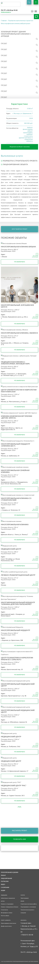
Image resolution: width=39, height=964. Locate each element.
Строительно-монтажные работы (29, 904)
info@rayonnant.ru (6, 12)
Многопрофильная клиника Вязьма (18, 247)
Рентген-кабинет (5, 915)
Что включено (19, 262)
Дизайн (22, 901)
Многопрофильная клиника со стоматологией (16, 499)
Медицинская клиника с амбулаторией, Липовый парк (15, 363)
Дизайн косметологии (6, 926)
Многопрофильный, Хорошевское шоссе (17, 306)
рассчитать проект (19, 830)
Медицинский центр (11, 549)
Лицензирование (6, 878)
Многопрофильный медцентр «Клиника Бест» (15, 445)
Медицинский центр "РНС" (13, 786)
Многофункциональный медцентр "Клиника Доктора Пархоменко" (18, 603)
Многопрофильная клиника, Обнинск (19, 333)
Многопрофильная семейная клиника (15, 471)
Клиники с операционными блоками (9, 906)
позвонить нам (19, 839)
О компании (5, 887)
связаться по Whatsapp (22, 848)
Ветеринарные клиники (6, 912)
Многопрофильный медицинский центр (18, 685)
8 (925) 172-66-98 (6, 818)
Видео (3, 884)
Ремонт (3, 875)
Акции (3, 890)
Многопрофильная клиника (14, 525)
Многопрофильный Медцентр (15, 630)
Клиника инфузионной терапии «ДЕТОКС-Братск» (16, 417)
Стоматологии (4, 909)
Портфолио (5, 881)
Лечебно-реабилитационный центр (18, 575)
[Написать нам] (36, 16)
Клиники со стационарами (7, 904)
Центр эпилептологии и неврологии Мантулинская (19, 391)
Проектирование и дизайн (9, 872)
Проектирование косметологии (8, 923)
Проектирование (25, 898)
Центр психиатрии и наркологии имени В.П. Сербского (17, 659)
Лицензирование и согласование (28, 906)
